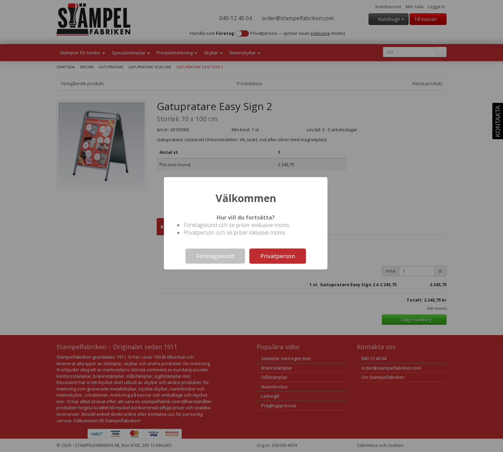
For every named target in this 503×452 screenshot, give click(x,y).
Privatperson (277, 256)
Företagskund (215, 256)
